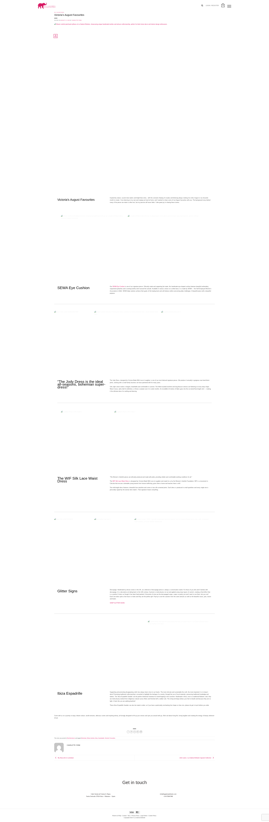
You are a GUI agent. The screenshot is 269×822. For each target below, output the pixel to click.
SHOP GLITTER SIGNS (117, 603)
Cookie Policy (152, 815)
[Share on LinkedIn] (141, 731)
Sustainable (101, 738)
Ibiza (96, 738)
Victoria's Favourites (110, 738)
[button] (212, 5)
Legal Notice (144, 815)
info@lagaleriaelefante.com (168, 794)
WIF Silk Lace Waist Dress (121, 481)
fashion (93, 738)
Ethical (88, 738)
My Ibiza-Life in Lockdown (65, 758)
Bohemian (83, 738)
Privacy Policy (135, 815)
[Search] (202, 5)
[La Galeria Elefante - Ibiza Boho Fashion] (54, 4)
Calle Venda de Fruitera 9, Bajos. (101, 794)
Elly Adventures (59, 12)
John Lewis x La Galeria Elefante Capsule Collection (195, 758)
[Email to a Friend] (134, 731)
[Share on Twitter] (131, 731)
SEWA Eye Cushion (118, 286)
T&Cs (129, 815)
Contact (124, 815)
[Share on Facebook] (128, 731)
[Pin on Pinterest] (137, 731)
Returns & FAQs (116, 815)
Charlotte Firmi (77, 20)
